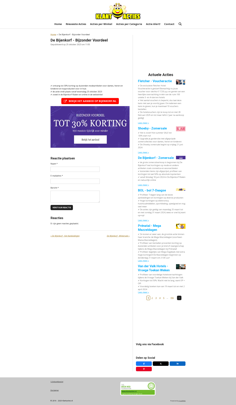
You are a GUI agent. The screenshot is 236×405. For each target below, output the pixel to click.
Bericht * (55, 187)
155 (172, 298)
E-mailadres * (57, 175)
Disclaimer (54, 390)
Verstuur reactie (61, 207)
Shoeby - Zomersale (152, 128)
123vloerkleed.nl (56, 382)
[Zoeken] (180, 23)
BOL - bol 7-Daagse (152, 190)
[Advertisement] (90, 65)
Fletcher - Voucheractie (155, 81)
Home (53, 34)
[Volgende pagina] (179, 298)
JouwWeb (182, 401)
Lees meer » (143, 123)
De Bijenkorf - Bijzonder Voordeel (74, 34)
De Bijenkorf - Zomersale (156, 158)
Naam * (54, 163)
